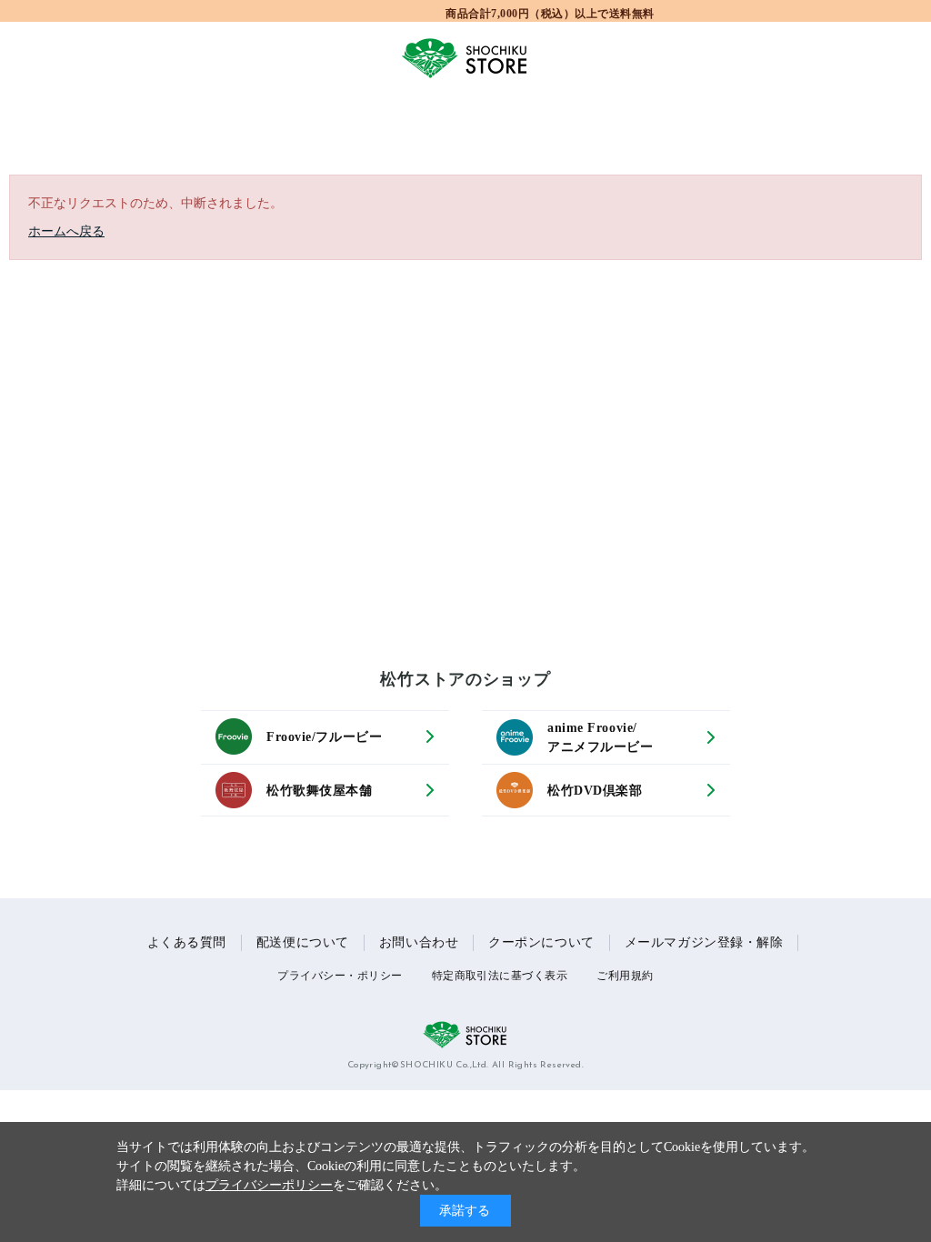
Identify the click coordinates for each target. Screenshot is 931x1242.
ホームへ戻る (66, 231)
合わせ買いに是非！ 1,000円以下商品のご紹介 (550, 12)
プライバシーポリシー (269, 1185)
